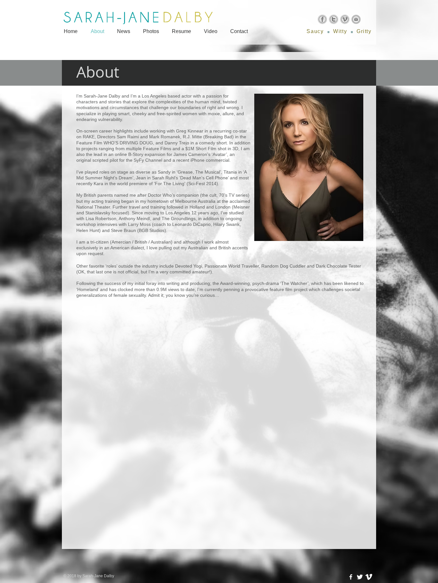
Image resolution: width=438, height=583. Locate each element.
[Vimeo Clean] (368, 576)
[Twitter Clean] (359, 576)
